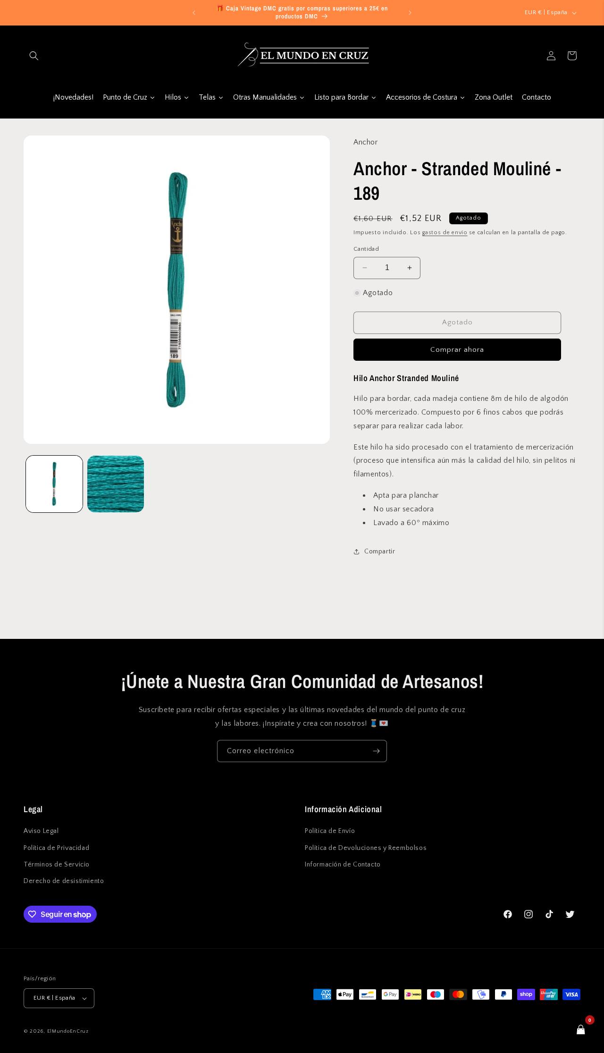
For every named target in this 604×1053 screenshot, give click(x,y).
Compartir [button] (379, 551)
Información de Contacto (343, 864)
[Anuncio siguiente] (410, 13)
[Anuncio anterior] (194, 13)
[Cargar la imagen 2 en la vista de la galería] (115, 484)
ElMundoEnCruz (68, 1031)
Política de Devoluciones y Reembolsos (366, 848)
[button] (34, 55)
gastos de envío (445, 232)
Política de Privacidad (56, 848)
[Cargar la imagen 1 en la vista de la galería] (54, 484)
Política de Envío (330, 831)
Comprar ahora (457, 350)
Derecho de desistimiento (64, 881)
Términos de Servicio (57, 864)
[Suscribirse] (376, 751)
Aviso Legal (41, 831)
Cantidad (366, 249)
